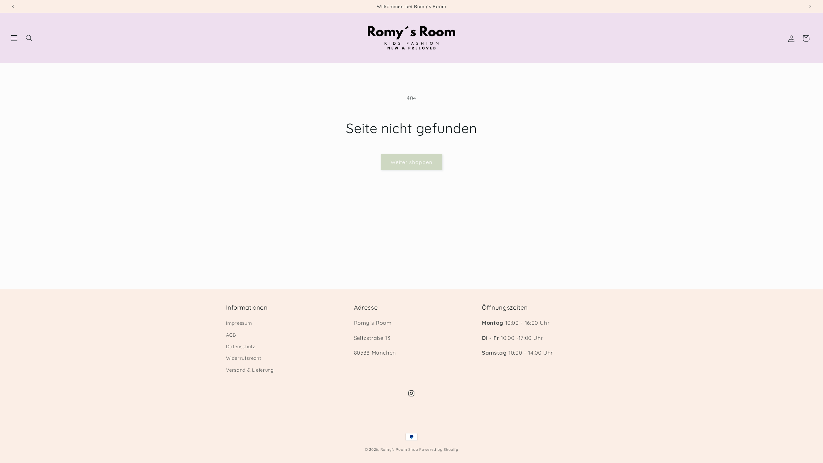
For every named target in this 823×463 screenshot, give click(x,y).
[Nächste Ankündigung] (810, 6)
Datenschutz (240, 346)
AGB (231, 335)
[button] (14, 38)
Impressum (239, 323)
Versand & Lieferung (250, 370)
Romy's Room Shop (399, 449)
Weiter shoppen (411, 162)
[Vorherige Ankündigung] (13, 6)
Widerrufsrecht (243, 358)
